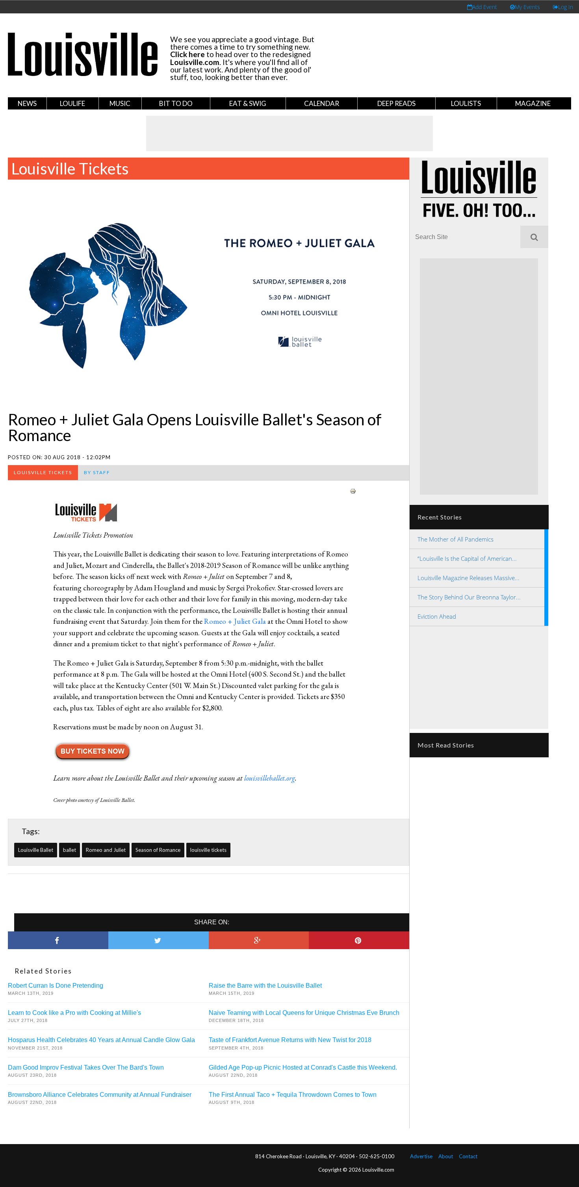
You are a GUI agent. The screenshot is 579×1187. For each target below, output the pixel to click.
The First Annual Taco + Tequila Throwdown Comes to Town (293, 1094)
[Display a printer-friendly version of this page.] (353, 490)
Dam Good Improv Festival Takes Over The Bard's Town (86, 1067)
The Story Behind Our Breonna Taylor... (469, 597)
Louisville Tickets (70, 168)
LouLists (466, 103)
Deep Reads (396, 103)
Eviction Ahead (437, 616)
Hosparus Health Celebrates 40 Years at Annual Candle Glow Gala (101, 1040)
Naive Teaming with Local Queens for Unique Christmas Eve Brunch (304, 1012)
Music (119, 103)
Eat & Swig (247, 103)
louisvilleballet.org (269, 778)
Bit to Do (176, 103)
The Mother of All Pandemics (456, 539)
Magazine (533, 103)
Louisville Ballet (35, 850)
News (27, 103)
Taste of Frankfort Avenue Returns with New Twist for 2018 (290, 1040)
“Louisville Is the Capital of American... (467, 558)
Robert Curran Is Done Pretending (55, 985)
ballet (69, 850)
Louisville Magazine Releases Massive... (469, 578)
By (97, 472)
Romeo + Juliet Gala (235, 621)
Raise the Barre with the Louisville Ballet (265, 985)
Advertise (421, 1156)
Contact (468, 1156)
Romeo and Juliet (106, 850)
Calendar (321, 103)
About (445, 1156)
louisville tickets (208, 850)
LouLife (72, 103)
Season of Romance (157, 850)
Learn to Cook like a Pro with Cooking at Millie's (74, 1012)
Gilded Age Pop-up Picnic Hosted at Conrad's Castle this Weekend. (303, 1067)
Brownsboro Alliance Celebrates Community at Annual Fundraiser (99, 1094)
